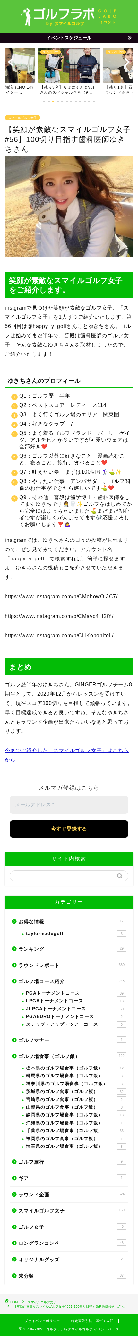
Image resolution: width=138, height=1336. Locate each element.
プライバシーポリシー (42, 1321)
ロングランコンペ (71, 1243)
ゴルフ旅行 (71, 1162)
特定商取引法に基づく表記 (92, 1321)
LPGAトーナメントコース (75, 1000)
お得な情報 (71, 921)
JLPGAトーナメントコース (75, 1008)
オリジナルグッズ (71, 1259)
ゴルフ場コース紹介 (72, 981)
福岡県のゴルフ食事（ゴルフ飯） (74, 1138)
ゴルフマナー (71, 1040)
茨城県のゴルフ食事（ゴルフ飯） (75, 1091)
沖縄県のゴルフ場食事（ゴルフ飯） (74, 1123)
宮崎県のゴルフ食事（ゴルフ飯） (74, 1099)
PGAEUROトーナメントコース (74, 1016)
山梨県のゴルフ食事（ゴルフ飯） (74, 1107)
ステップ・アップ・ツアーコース (74, 1024)
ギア (71, 1178)
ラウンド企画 (72, 1194)
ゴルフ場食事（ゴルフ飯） (72, 1056)
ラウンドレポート (72, 965)
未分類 (71, 1276)
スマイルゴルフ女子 (22, 117)
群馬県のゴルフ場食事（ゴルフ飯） (74, 1075)
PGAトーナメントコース (75, 993)
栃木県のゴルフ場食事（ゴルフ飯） (75, 1068)
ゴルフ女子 (71, 1227)
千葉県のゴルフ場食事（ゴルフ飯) (75, 1130)
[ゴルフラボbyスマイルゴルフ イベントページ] (69, 24)
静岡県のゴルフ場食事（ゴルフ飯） (75, 1114)
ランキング (71, 949)
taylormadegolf (74, 933)
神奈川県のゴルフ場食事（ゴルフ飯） (74, 1083)
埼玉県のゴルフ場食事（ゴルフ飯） (74, 1146)
